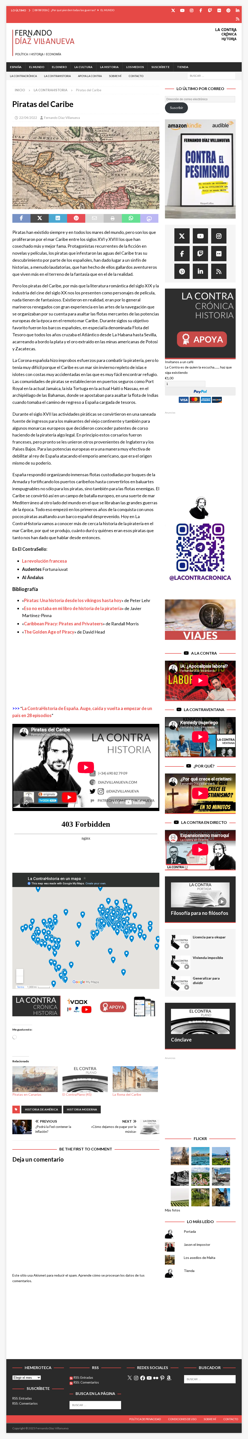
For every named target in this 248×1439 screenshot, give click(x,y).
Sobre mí (115, 75)
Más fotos (172, 1210)
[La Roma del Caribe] (135, 1079)
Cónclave (181, 1039)
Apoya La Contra (90, 75)
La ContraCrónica (23, 75)
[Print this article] (113, 218)
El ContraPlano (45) (77, 1094)
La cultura (83, 67)
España (16, 67)
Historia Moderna (82, 1109)
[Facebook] (200, 10)
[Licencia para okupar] (180, 942)
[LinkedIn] (237, 10)
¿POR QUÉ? (204, 766)
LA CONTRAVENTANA (204, 709)
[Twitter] (173, 10)
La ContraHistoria (57, 75)
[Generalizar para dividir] (180, 983)
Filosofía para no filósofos (199, 913)
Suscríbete (160, 67)
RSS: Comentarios (25, 1403)
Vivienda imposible (208, 958)
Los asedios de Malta (199, 1257)
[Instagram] (191, 10)
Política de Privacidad (145, 1419)
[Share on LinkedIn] (58, 218)
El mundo (36, 67)
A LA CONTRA (204, 653)
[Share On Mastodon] (149, 218)
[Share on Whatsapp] (131, 218)
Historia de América (41, 1109)
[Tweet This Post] (40, 218)
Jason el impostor (197, 1244)
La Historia (109, 67)
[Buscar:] (211, 75)
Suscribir (176, 108)
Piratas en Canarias (26, 1094)
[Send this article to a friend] (94, 218)
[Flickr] (219, 10)
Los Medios (135, 67)
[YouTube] (182, 10)
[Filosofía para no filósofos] (200, 894)
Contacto (136, 75)
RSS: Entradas (22, 1398)
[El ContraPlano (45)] (85, 1079)
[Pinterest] (228, 10)
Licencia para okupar (209, 937)
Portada (190, 1231)
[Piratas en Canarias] (35, 1079)
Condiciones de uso (182, 1419)
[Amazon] (237, 19)
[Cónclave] (200, 1021)
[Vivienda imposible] (180, 963)
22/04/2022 (28, 118)
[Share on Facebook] (21, 218)
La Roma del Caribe (127, 1094)
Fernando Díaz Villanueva (62, 118)
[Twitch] (210, 10)
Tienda (182, 67)
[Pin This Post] (76, 218)
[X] (129, 1378)
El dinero (59, 67)
